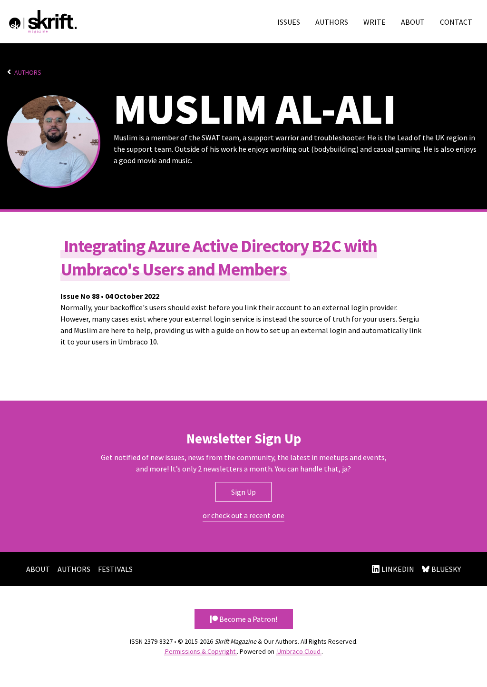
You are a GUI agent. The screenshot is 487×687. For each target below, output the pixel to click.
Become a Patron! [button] (247, 619)
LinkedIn (397, 569)
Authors (331, 22)
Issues (288, 22)
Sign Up (243, 492)
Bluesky (446, 569)
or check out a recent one (243, 515)
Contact (456, 22)
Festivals (115, 569)
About (413, 22)
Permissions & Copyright (200, 651)
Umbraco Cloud (299, 651)
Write (374, 22)
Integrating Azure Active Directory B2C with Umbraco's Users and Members (218, 257)
